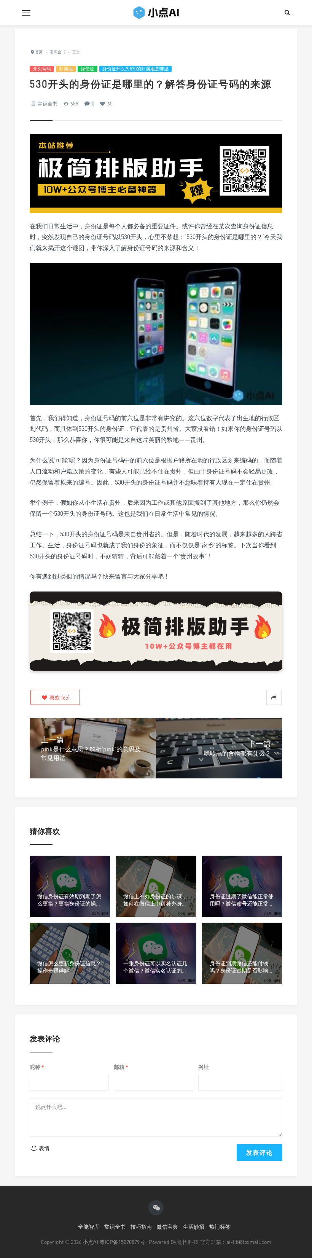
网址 (203, 1066)
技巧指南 (141, 1226)
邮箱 (121, 1067)
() (59, 697)
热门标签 (220, 1226)
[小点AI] (156, 12)
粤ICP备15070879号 (122, 1242)
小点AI (91, 1242)
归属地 (66, 69)
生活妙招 (193, 1226)
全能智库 (88, 1226)
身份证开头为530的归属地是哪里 (135, 69)
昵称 (37, 1067)
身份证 (87, 69)
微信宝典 (167, 1226)
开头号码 (42, 69)
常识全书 (47, 103)
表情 (43, 1148)
